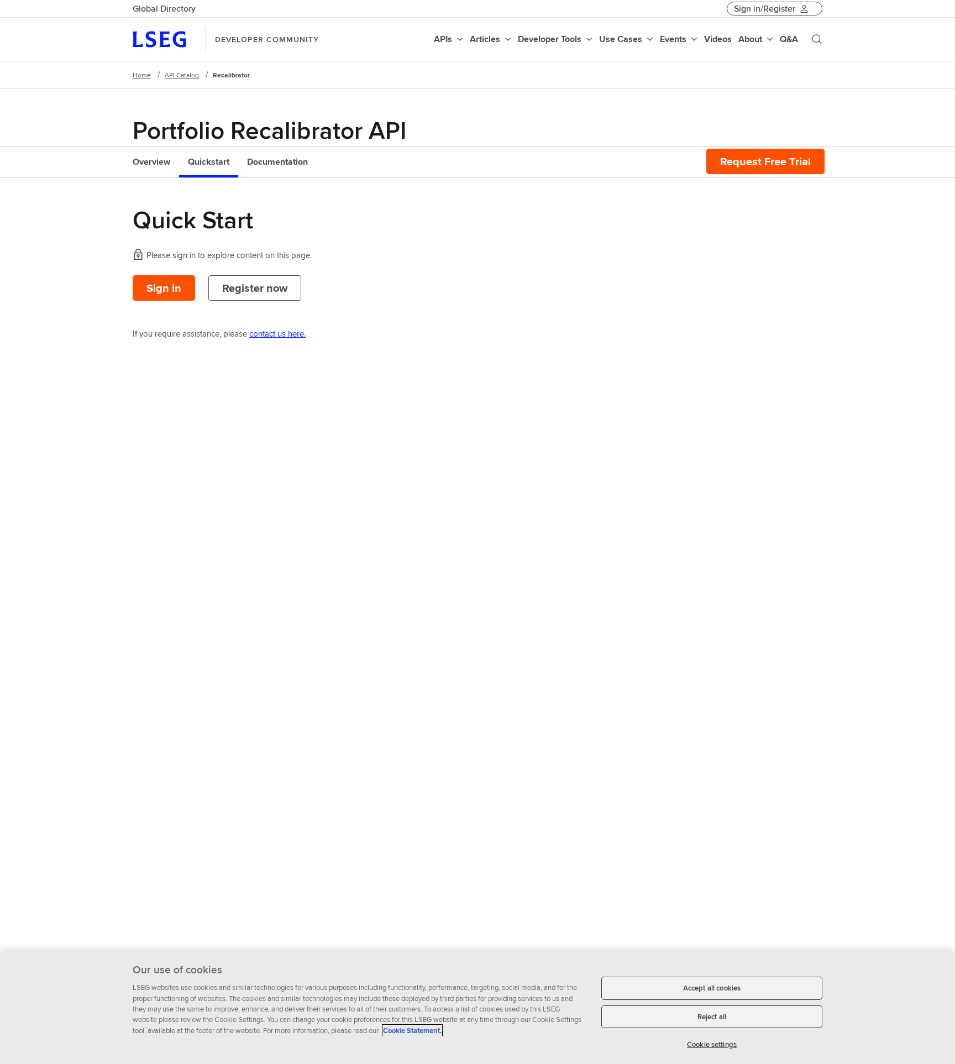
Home (142, 75)
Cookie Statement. (412, 1030)
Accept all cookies (712, 988)
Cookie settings (712, 1044)
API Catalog (182, 75)
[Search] (817, 39)
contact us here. (277, 333)
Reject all (711, 1016)
